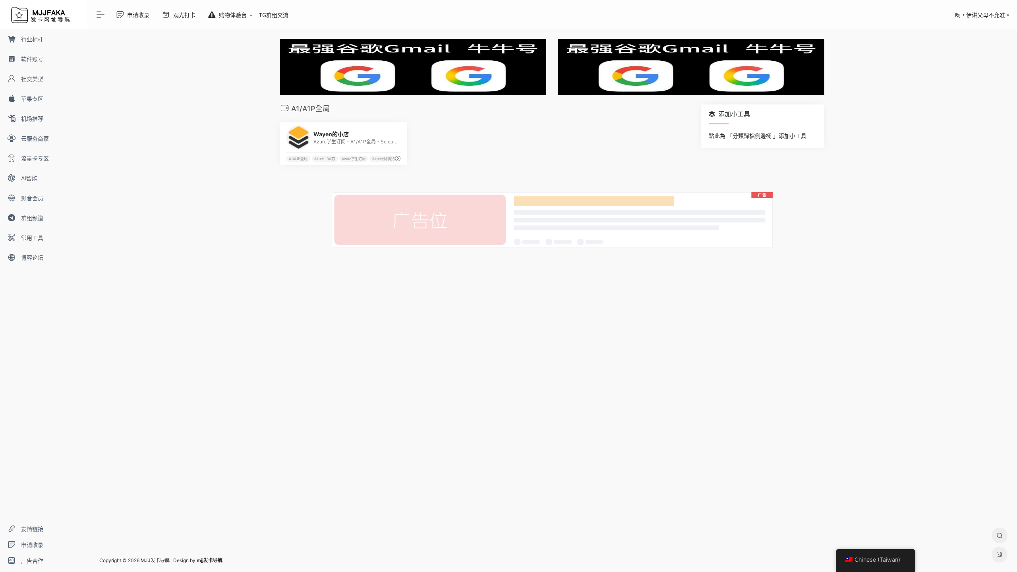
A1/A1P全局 (298, 159)
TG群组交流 (273, 15)
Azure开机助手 (384, 159)
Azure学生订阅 (353, 159)
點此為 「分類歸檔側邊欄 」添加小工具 (757, 135)
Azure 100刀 (324, 159)
